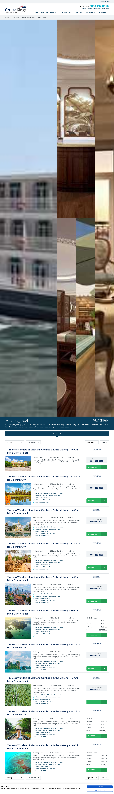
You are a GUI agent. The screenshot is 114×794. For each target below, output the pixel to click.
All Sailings (57, 434)
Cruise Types (102, 12)
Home (7, 17)
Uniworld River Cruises (28, 17)
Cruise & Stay (66, 12)
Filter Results (32, 442)
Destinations (90, 12)
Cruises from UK (52, 12)
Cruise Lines (78, 12)
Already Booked (105, 2)
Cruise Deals (39, 12)
